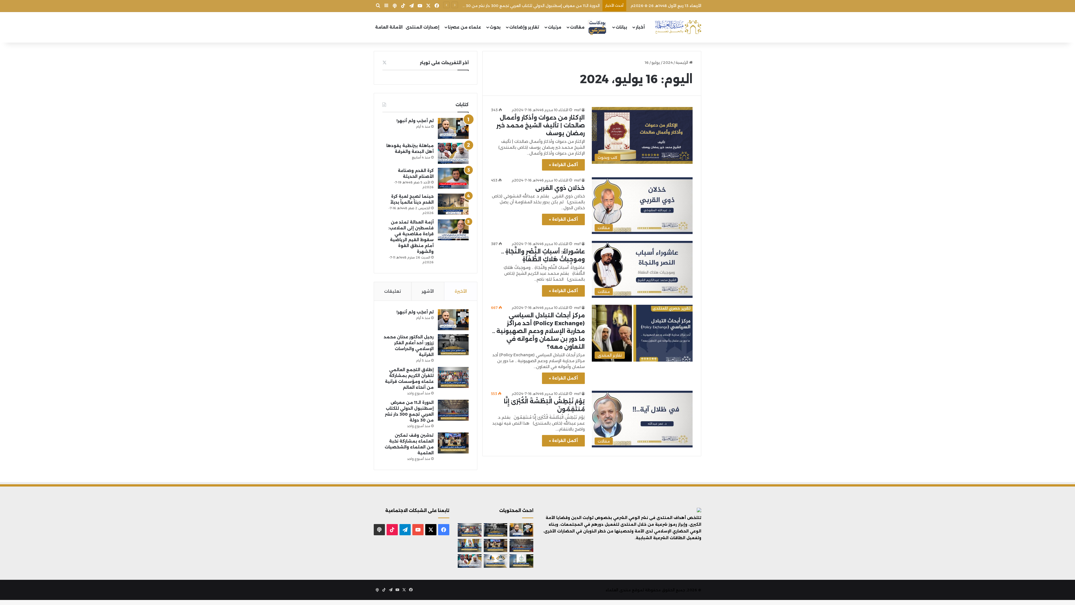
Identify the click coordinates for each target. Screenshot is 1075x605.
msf (577, 110)
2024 (668, 62)
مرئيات (554, 27)
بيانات (621, 27)
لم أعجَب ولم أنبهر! (415, 120)
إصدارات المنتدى (422, 27)
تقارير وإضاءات (524, 27)
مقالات (577, 27)
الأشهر (428, 291)
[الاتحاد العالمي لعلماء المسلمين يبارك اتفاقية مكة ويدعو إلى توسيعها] (521, 561)
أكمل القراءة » (563, 164)
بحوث (495, 27)
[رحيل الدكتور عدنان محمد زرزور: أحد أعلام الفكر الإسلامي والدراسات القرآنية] (453, 344)
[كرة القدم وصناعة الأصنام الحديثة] (453, 178)
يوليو (655, 62)
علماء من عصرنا (464, 27)
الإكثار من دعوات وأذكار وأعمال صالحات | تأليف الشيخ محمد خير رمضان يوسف (540, 125)
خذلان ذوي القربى (560, 188)
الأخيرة (461, 291)
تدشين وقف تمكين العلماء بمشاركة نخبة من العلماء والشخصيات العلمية (536, 5)
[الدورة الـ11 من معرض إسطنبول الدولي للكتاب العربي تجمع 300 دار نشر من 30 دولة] (453, 410)
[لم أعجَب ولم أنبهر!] (453, 128)
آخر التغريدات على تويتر (444, 62)
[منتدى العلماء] (678, 27)
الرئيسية (682, 62)
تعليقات (392, 291)
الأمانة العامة (389, 27)
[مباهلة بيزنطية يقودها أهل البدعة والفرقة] (453, 153)
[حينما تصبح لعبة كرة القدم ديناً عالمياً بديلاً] (453, 204)
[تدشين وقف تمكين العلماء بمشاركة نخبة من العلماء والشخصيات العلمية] (453, 442)
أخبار (640, 27)
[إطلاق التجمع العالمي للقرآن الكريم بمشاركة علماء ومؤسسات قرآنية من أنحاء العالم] (453, 377)
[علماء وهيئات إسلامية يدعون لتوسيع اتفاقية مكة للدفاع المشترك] (470, 545)
